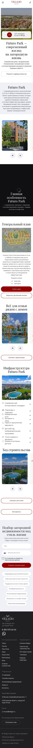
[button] (16, 295)
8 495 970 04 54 (9, 629)
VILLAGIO (16, 1)
